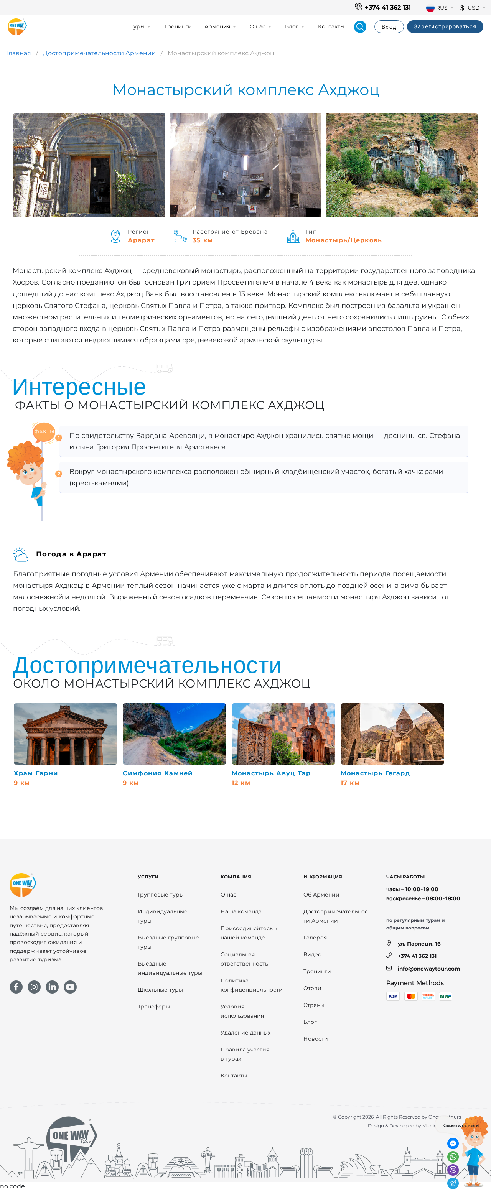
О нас (228, 894)
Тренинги (178, 26)
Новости (315, 1038)
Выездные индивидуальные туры (170, 968)
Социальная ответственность (244, 959)
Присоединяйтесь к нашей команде (249, 933)
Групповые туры (161, 894)
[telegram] (453, 1183)
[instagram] (34, 987)
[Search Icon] (360, 27)
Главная (18, 53)
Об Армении (321, 894)
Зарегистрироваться (445, 26)
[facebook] (16, 987)
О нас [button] (257, 26)
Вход (389, 26)
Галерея (315, 937)
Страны (314, 1005)
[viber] (453, 1170)
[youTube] (70, 987)
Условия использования (242, 1011)
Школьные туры (160, 989)
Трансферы (154, 1006)
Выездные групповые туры (168, 942)
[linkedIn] (52, 987)
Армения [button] (217, 26)
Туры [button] (137, 26)
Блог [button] (291, 26)
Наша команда (241, 911)
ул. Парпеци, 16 (419, 944)
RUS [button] (442, 7)
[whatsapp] (453, 1157)
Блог (310, 1021)
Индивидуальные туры (163, 916)
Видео (312, 954)
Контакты (331, 26)
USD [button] (474, 7)
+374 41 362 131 (388, 7)
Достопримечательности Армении (99, 53)
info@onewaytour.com (429, 969)
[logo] (17, 26)
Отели (312, 988)
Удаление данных (245, 1032)
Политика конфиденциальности (252, 985)
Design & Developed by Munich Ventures (414, 1125)
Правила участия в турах (245, 1054)
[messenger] (453, 1143)
